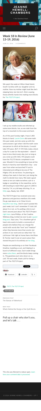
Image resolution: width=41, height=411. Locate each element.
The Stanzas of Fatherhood (12, 299)
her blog (31, 241)
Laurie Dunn (19, 138)
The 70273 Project (13, 97)
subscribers (11, 253)
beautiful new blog (10, 204)
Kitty (5, 191)
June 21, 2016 (8, 43)
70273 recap (9, 291)
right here (6, 214)
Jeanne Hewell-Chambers (20, 9)
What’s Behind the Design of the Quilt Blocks (19, 308)
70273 (9, 286)
